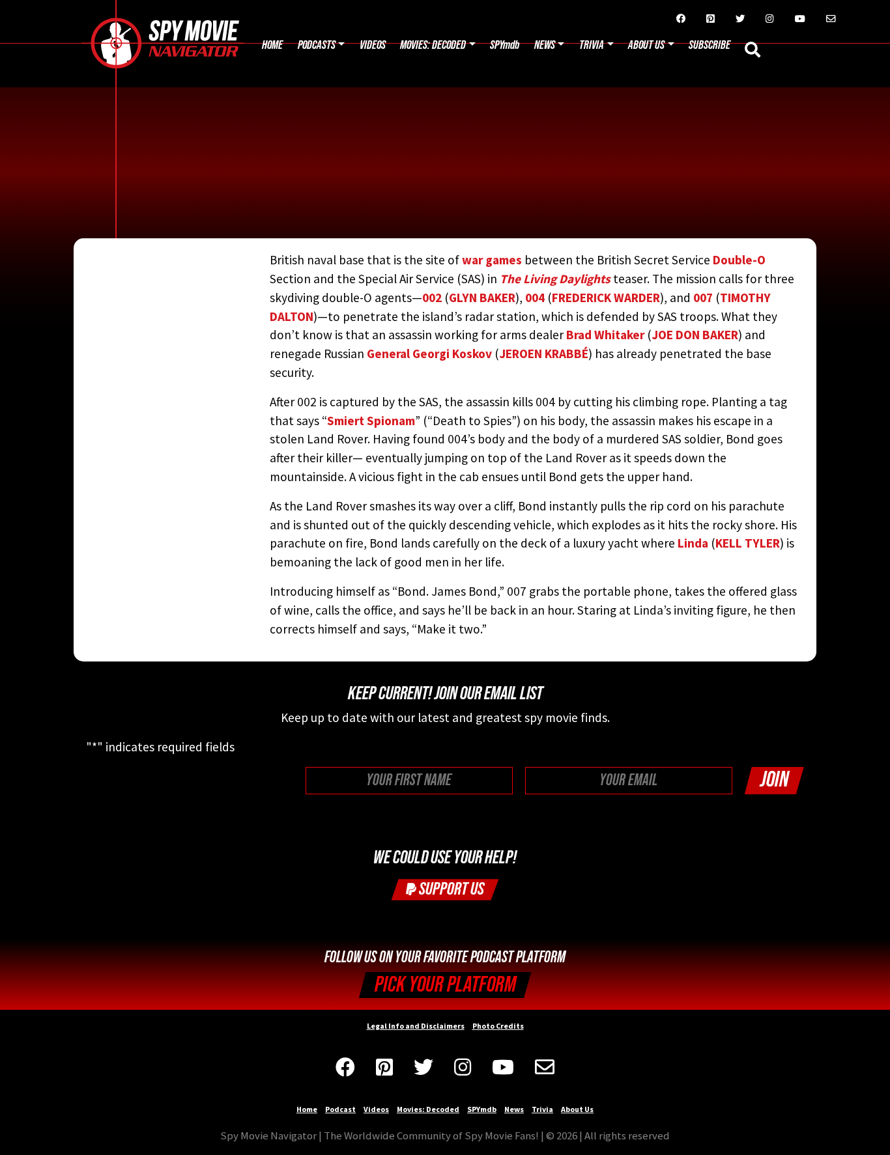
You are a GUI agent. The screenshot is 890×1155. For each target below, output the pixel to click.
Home (272, 45)
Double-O (739, 260)
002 (432, 297)
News (544, 45)
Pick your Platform (445, 984)
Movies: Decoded (433, 45)
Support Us (450, 889)
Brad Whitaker (605, 334)
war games (490, 260)
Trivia (591, 45)
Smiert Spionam (371, 420)
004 (535, 297)
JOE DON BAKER (695, 334)
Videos (373, 45)
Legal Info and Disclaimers (416, 1026)
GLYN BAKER (482, 297)
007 (703, 297)
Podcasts (317, 45)
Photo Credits (498, 1026)
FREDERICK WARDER (606, 297)
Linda (693, 543)
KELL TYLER (747, 543)
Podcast (340, 1109)
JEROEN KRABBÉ (543, 353)
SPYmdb (504, 45)
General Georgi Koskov (429, 353)
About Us (646, 45)
